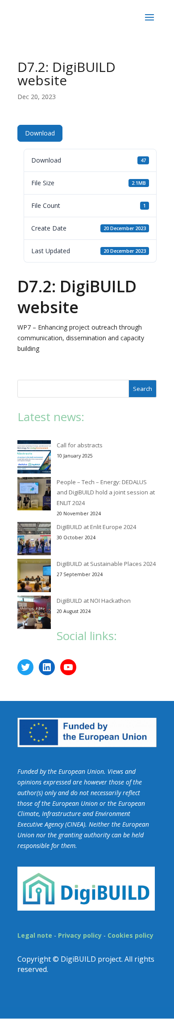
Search (142, 389)
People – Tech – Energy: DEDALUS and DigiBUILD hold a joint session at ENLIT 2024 (106, 492)
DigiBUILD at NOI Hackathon (94, 601)
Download (40, 133)
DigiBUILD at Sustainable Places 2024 (106, 564)
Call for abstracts (80, 445)
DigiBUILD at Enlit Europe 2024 (96, 527)
